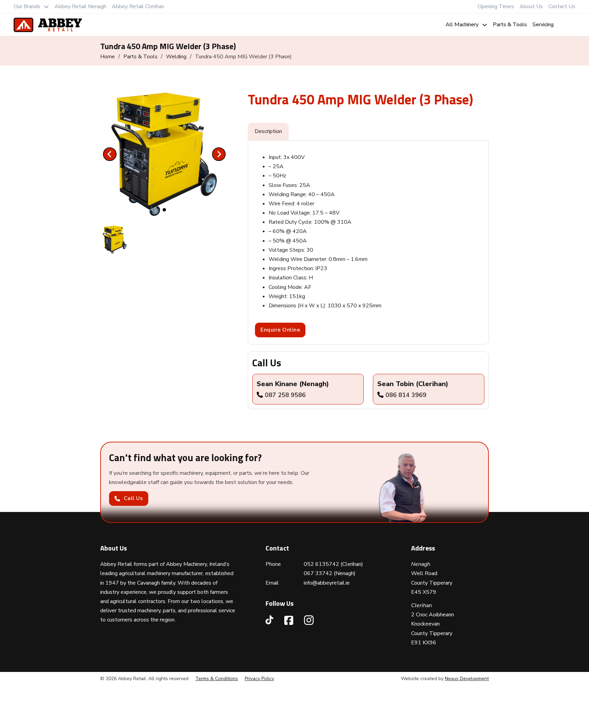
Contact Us (561, 6)
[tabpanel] (368, 242)
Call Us (133, 498)
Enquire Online (280, 330)
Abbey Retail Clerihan (138, 6)
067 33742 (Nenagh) (330, 573)
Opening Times (496, 6)
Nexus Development (467, 678)
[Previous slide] (110, 154)
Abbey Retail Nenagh (80, 6)
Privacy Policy (259, 678)
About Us (531, 6)
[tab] (164, 209)
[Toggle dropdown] (46, 7)
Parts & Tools (510, 24)
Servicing (543, 24)
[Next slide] (219, 154)
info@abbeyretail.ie (327, 583)
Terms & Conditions (216, 678)
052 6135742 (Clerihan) (333, 564)
